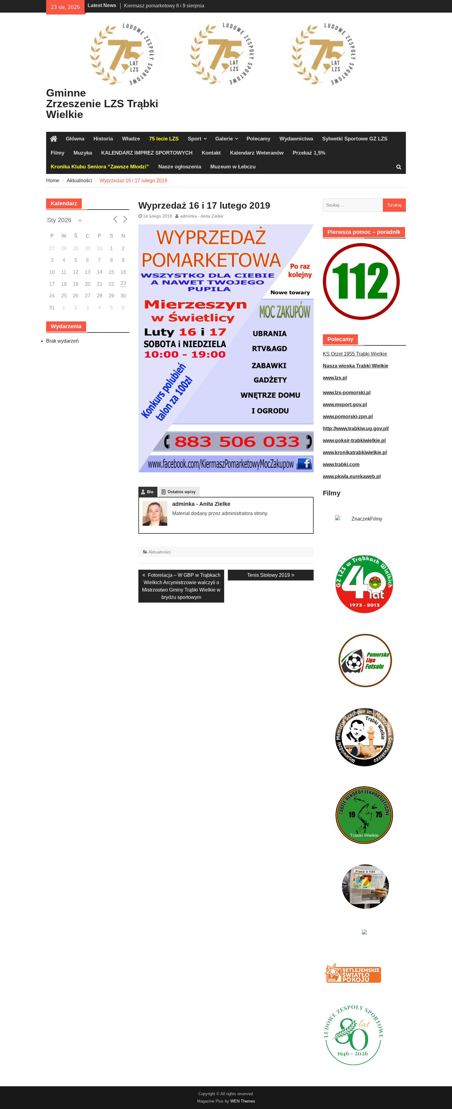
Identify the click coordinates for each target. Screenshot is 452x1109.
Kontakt (211, 153)
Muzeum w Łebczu (233, 167)
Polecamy (258, 139)
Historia (103, 139)
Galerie (224, 139)
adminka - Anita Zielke (201, 216)
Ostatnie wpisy (182, 492)
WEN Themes (242, 1101)
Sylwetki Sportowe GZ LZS (354, 139)
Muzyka (82, 153)
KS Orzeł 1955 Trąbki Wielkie (355, 353)
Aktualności (160, 551)
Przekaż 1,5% (309, 153)
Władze (131, 139)
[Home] (53, 139)
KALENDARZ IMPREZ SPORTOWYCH (146, 153)
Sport (194, 139)
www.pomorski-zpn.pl (348, 416)
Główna (75, 139)
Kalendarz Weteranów (256, 153)
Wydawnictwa (296, 139)
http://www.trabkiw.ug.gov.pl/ (356, 428)
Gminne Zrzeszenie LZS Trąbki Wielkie (102, 103)
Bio (150, 492)
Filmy (57, 153)
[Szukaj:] (364, 204)
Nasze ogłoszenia (179, 167)
